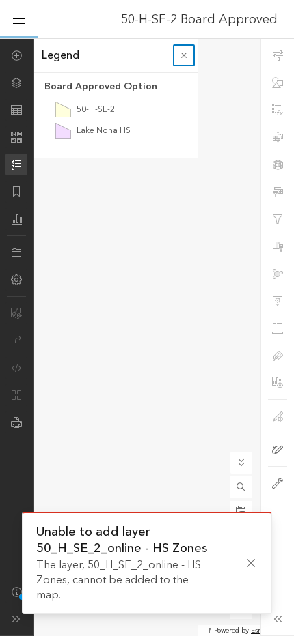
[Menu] (19, 19)
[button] (241, 487)
